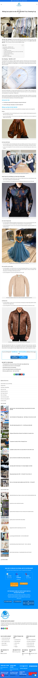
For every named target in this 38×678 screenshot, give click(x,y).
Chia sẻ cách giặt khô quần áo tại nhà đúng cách (12, 369)
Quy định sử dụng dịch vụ (31, 639)
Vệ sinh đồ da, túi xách (5, 639)
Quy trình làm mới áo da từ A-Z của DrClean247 (11, 365)
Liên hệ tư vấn (16, 643)
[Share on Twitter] (18, 374)
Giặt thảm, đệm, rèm (4, 391)
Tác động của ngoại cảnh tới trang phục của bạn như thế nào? (14, 102)
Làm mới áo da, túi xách (5, 396)
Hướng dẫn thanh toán (31, 646)
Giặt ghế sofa (3, 385)
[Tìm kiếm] (36, 4)
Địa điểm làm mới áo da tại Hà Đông (9, 367)
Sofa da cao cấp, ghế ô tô (5, 398)
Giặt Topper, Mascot (4, 393)
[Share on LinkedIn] (23, 374)
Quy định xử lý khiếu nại (31, 641)
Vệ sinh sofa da (3, 400)
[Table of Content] (22, 45)
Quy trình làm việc (17, 639)
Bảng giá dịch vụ (4, 645)
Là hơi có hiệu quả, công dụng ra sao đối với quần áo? (13, 104)
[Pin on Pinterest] (22, 374)
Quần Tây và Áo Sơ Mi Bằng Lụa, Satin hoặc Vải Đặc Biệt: (14, 51)
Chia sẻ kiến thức (17, 641)
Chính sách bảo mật (30, 644)
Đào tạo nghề (4, 643)
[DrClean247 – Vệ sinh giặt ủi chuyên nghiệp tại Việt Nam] (19, 4)
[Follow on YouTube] (7, 628)
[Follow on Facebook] (1, 628)
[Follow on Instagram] (3, 628)
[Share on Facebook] (16, 374)
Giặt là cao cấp (3, 389)
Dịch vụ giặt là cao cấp (6, 641)
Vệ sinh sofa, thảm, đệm (6, 638)
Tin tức (15, 644)
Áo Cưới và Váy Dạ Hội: (8, 52)
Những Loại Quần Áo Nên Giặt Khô (9, 48)
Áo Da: (6, 49)
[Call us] (5, 628)
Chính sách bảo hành (30, 643)
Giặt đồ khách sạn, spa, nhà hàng (6, 383)
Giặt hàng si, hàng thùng (5, 387)
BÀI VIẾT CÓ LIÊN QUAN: (7, 56)
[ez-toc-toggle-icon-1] (22, 45)
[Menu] (1, 4)
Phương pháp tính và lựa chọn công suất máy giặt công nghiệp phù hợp (16, 364)
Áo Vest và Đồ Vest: (8, 50)
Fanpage (15, 646)
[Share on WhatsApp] (14, 374)
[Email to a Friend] (20, 374)
